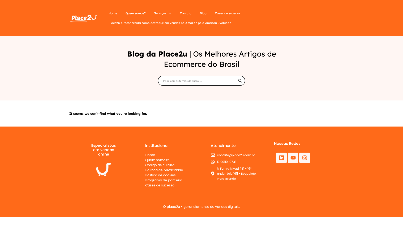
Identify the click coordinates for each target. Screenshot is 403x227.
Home (113, 13)
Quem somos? (136, 13)
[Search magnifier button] (240, 81)
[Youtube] (293, 158)
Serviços (160, 13)
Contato (185, 13)
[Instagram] (304, 158)
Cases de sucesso (227, 13)
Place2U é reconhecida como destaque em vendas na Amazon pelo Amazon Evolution (170, 23)
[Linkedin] (281, 158)
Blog (203, 13)
